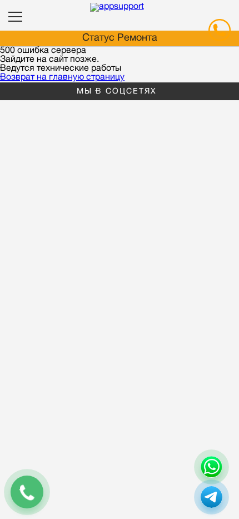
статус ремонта (119, 38)
